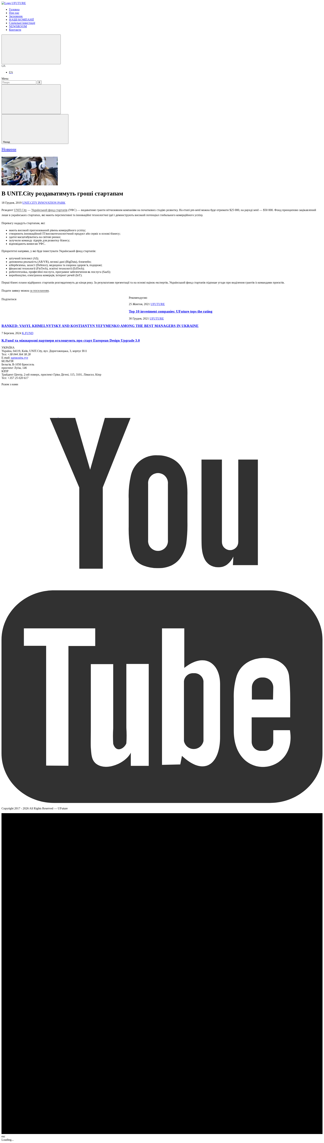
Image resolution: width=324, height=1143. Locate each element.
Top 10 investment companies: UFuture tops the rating (170, 311)
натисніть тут (19, 357)
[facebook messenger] (44, 309)
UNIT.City (20, 210)
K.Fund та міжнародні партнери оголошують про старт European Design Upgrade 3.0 (71, 340)
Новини (9, 149)
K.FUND (27, 333)
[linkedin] (101, 309)
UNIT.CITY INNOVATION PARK (43, 202)
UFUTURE (158, 304)
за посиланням (39, 290)
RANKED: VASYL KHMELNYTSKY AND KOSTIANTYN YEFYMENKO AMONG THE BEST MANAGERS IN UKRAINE (100, 326)
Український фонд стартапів (49, 210)
